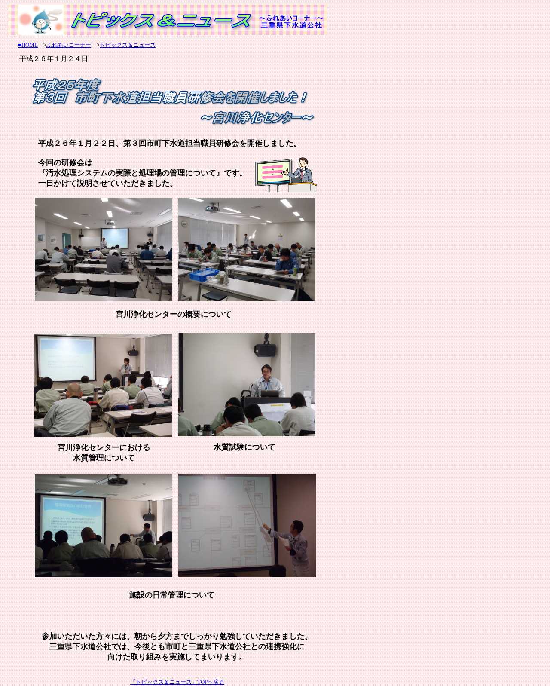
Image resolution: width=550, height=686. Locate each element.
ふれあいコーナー (68, 45)
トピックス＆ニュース (128, 45)
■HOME (28, 45)
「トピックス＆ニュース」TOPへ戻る (177, 682)
